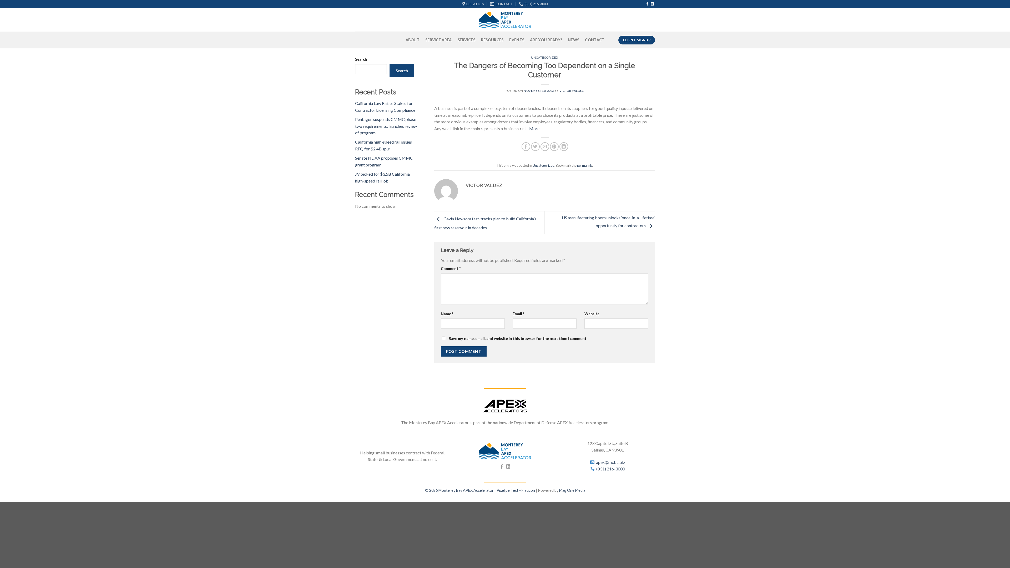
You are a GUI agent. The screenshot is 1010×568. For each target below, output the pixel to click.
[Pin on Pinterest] (554, 146)
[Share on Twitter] (535, 146)
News (573, 40)
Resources (492, 40)
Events (516, 40)
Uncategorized (544, 57)
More (534, 128)
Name (447, 314)
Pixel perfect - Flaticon (516, 490)
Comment (451, 268)
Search (361, 59)
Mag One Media (572, 490)
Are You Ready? (546, 40)
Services (466, 40)
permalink (584, 165)
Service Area (438, 40)
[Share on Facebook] (526, 146)
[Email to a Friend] (545, 146)
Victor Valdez (571, 90)
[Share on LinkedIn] (563, 146)
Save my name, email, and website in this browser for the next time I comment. (518, 338)
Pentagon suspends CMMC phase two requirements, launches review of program (386, 126)
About (413, 40)
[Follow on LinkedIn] (652, 4)
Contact (594, 40)
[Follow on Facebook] (647, 4)
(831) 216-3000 (610, 468)
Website (591, 314)
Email (518, 314)
